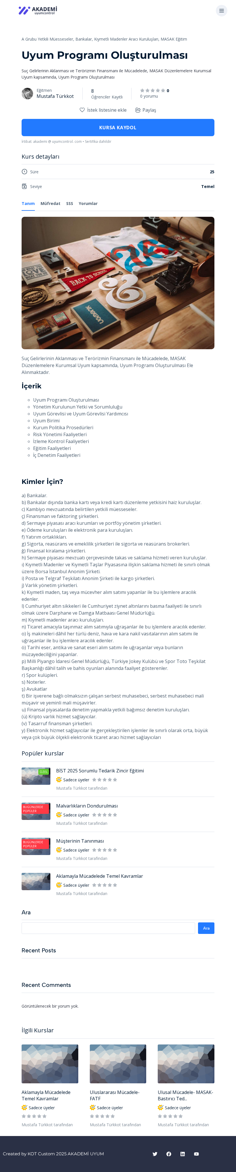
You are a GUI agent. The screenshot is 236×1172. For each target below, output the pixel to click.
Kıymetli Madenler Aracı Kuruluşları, (126, 39)
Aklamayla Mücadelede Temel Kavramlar (46, 1095)
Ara (26, 912)
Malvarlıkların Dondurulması (87, 806)
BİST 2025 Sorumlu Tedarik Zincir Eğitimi (100, 771)
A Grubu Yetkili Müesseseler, (48, 39)
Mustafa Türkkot (55, 96)
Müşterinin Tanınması (80, 841)
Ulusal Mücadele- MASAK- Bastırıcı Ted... (185, 1095)
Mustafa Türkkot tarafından (47, 1124)
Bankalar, (84, 39)
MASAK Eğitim (174, 39)
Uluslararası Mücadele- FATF (115, 1095)
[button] (221, 11)
